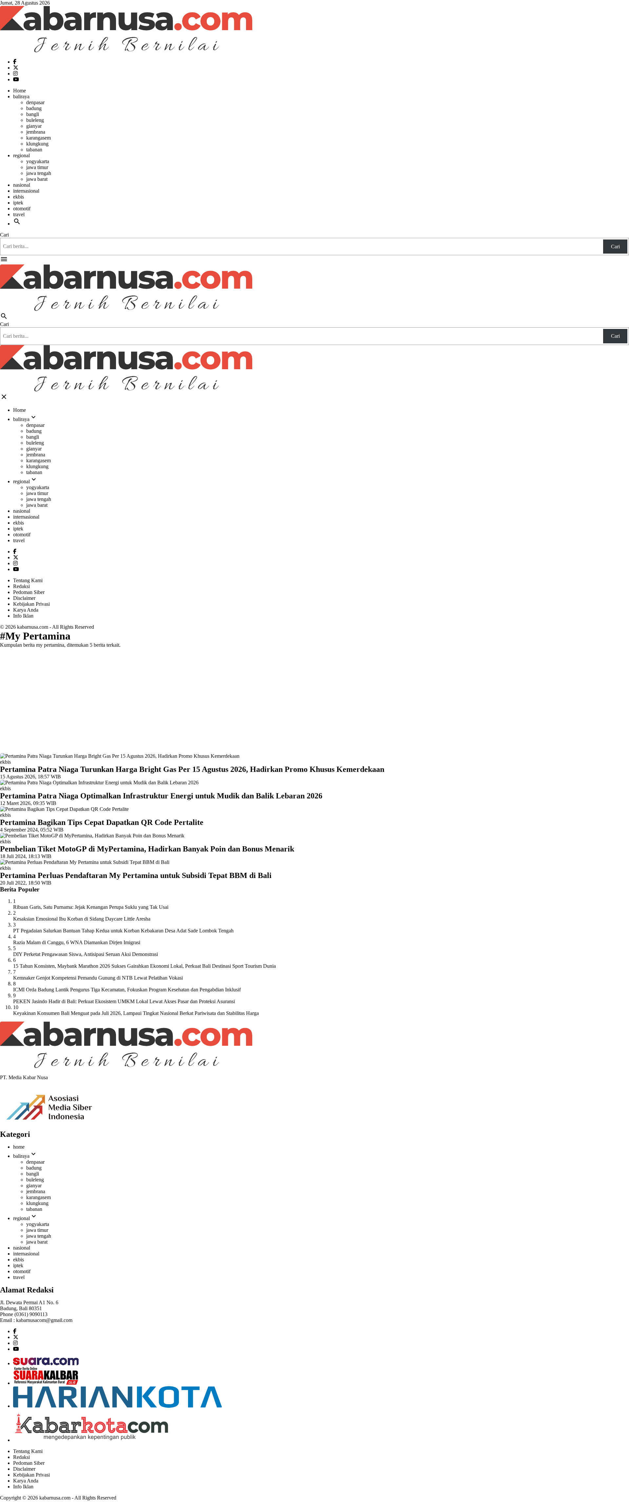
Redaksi (21, 586)
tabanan (34, 149)
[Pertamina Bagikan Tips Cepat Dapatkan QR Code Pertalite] (64, 809)
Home (19, 90)
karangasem (38, 138)
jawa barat (37, 179)
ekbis (18, 197)
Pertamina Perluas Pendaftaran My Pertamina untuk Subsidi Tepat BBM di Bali (136, 875)
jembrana (35, 132)
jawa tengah (38, 173)
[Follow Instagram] (15, 73)
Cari (4, 235)
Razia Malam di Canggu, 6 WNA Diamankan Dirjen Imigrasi (76, 942)
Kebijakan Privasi (31, 604)
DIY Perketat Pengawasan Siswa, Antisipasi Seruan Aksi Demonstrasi (85, 954)
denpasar (35, 102)
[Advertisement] (314, 699)
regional (21, 155)
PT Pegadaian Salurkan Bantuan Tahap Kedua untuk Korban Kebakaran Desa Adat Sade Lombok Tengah (123, 930)
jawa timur (37, 167)
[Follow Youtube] (16, 79)
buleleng (35, 120)
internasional (26, 191)
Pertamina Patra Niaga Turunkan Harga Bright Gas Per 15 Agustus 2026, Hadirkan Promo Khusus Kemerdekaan (192, 769)
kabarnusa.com (32, 627)
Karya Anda (25, 610)
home (19, 1147)
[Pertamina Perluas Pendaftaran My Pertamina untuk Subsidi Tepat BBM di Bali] (84, 862)
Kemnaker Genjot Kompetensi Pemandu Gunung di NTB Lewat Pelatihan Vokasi (98, 978)
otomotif (21, 208)
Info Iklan (23, 616)
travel (19, 214)
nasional (21, 185)
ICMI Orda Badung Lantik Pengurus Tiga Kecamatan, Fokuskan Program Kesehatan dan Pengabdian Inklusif (127, 989)
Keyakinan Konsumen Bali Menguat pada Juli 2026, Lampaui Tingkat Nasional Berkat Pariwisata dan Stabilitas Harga (136, 1013)
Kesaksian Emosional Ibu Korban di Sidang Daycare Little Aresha (81, 919)
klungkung (37, 143)
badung (34, 108)
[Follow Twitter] (15, 67)
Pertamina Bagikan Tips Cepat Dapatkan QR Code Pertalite (101, 822)
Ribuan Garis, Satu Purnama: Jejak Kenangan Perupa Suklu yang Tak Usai (90, 907)
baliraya (21, 96)
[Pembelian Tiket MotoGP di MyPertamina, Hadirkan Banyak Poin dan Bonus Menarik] (92, 835)
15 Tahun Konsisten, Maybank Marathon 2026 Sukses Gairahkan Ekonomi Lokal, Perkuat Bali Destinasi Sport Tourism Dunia (144, 966)
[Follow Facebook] (14, 62)
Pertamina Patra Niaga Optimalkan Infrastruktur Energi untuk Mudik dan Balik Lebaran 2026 (161, 796)
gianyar (34, 126)
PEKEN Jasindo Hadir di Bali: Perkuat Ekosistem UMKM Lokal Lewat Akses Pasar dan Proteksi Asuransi (124, 1001)
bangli (32, 114)
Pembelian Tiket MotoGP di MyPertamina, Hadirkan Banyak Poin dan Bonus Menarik (147, 849)
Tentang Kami (28, 580)
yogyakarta (37, 161)
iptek (18, 202)
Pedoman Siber (29, 592)
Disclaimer (24, 598)
